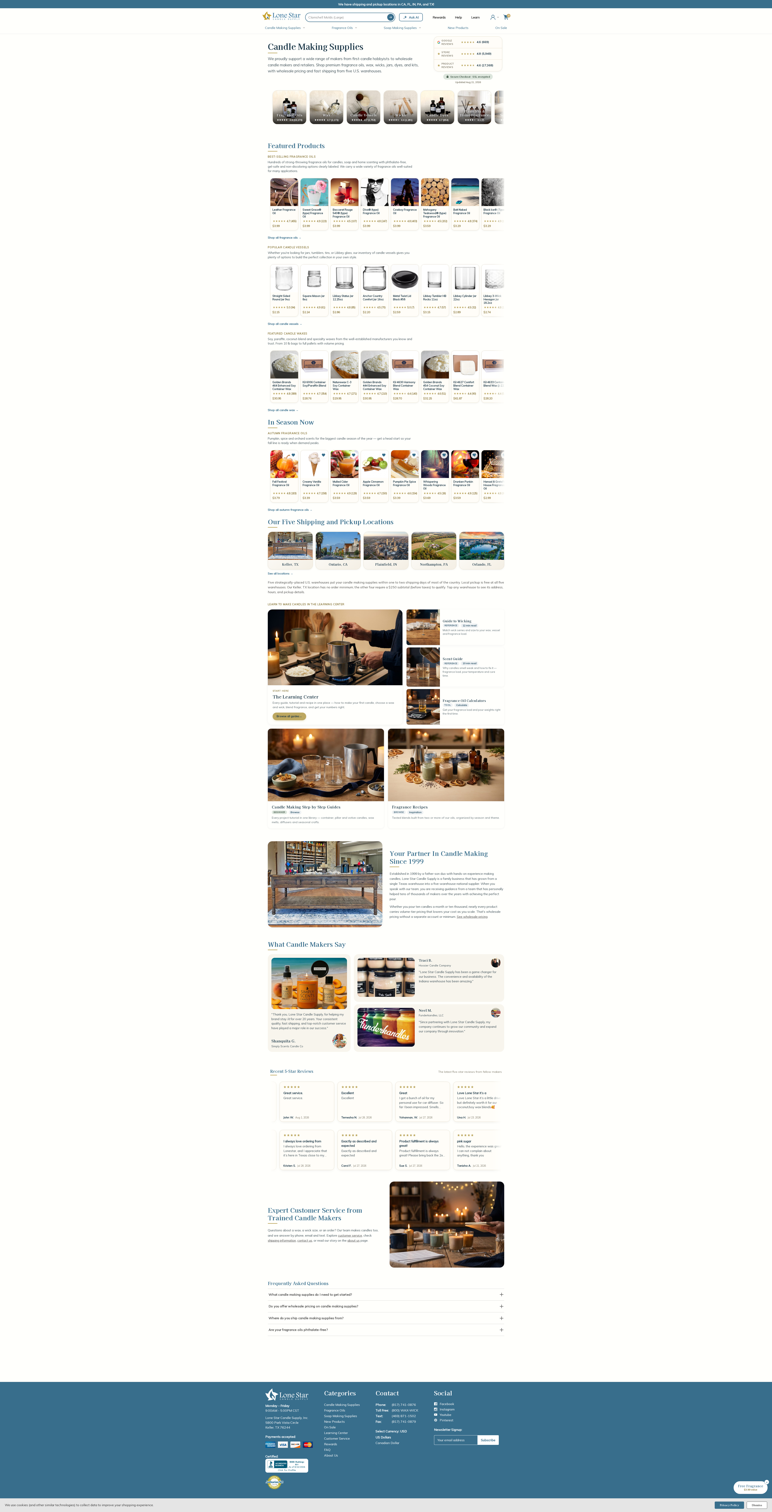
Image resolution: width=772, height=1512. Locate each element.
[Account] (495, 17)
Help (458, 17)
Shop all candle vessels (285, 324)
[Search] (390, 17)
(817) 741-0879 (404, 1422)
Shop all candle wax (283, 410)
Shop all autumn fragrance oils (290, 510)
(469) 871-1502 (404, 1416)
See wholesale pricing (472, 917)
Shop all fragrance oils (284, 237)
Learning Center (336, 1433)
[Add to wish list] (293, 455)
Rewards (439, 17)
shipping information (282, 1240)
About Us (331, 1455)
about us (353, 1240)
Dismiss (757, 1505)
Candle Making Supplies (283, 28)
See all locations (280, 573)
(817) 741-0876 (404, 1405)
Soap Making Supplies (400, 28)
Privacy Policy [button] (729, 1505)
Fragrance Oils (342, 28)
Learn (475, 17)
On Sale (501, 28)
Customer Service (337, 1438)
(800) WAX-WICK (405, 1410)
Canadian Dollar (387, 1443)
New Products (458, 28)
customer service (350, 1235)
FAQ (327, 1450)
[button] (750, 1487)
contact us (304, 1240)
